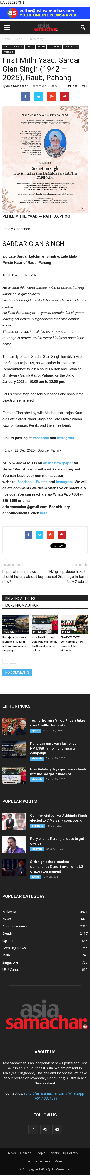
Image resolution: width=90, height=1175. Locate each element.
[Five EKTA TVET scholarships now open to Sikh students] (74, 624)
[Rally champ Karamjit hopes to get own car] (14, 844)
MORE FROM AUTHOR (22, 605)
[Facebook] (33, 1129)
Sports (36, 730)
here (43, 513)
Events (36, 876)
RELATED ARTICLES (20, 599)
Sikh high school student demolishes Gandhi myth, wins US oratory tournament (56, 866)
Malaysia (8, 51)
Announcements (13, 46)
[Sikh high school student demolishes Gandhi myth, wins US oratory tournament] (14, 867)
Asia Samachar (17, 86)
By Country (71, 46)
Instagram (65, 438)
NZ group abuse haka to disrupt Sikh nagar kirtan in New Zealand (67, 576)
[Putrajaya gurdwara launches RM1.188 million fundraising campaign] (15, 624)
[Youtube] (57, 1129)
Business (37, 825)
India (6, 955)
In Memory (55, 46)
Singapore (10, 962)
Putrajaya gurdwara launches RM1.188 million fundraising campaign (53, 748)
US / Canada (12, 969)
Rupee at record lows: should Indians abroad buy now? (23, 576)
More (58, 1161)
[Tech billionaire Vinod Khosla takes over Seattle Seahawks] (14, 726)
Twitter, (42, 482)
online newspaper (57, 463)
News (6, 919)
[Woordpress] (45, 1129)
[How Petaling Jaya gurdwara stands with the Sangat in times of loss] (45, 624)
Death (29, 46)
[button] (83, 27)
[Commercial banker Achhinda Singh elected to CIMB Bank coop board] (14, 821)
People (41, 46)
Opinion (8, 940)
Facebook (41, 438)
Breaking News (14, 948)
